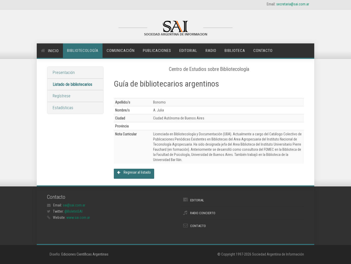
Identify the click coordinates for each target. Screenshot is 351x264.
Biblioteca (235, 50)
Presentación (64, 72)
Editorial (188, 50)
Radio (211, 50)
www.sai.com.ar (78, 217)
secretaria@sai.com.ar (292, 4)
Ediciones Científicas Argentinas (84, 254)
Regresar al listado (137, 172)
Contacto (263, 50)
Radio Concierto (202, 213)
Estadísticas (63, 107)
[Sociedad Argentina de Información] (175, 28)
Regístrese (61, 95)
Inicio (53, 51)
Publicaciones (157, 50)
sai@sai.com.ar (74, 205)
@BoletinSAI (73, 211)
